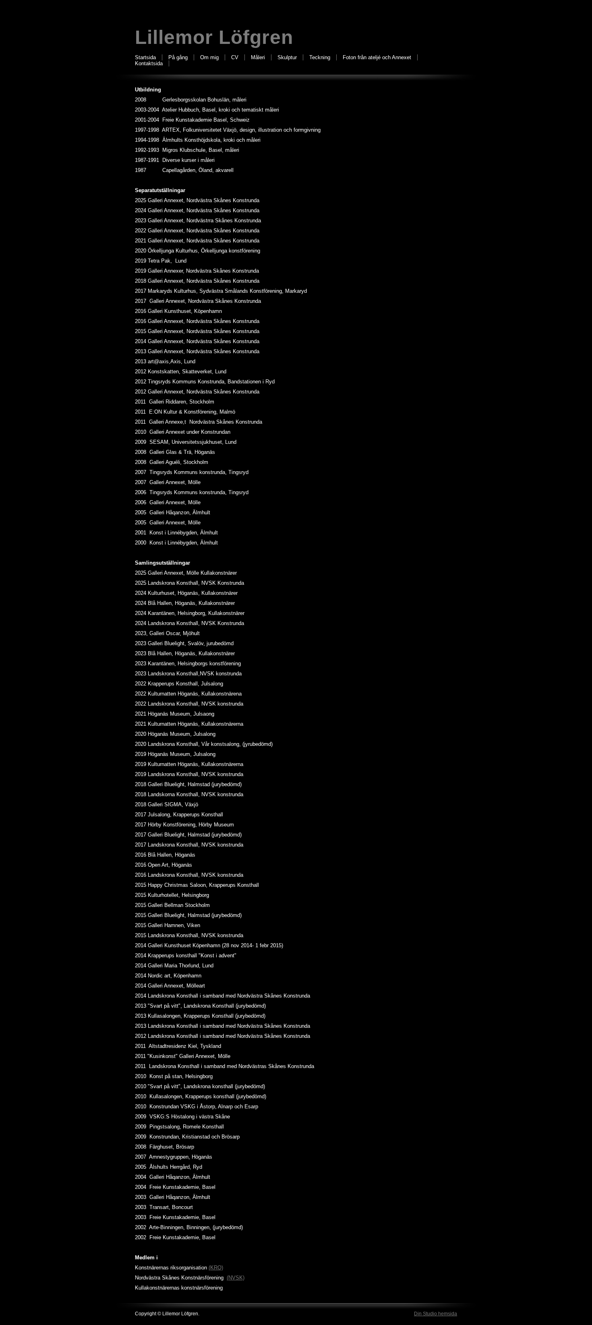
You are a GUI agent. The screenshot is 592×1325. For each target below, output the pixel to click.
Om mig (209, 57)
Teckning (319, 57)
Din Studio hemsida (435, 1314)
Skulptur (287, 57)
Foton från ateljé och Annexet (377, 57)
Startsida (145, 57)
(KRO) (216, 1268)
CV (234, 57)
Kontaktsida (149, 63)
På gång (178, 57)
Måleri (258, 57)
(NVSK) (235, 1278)
